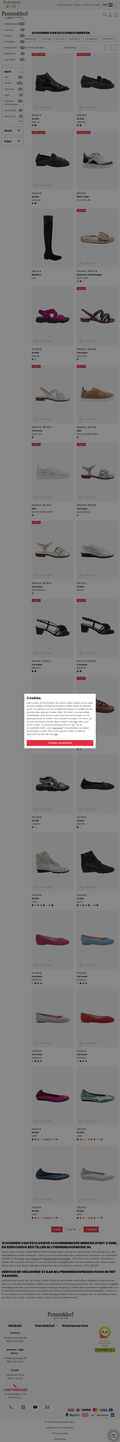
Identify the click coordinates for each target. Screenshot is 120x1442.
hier (76, 721)
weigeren (58, 727)
